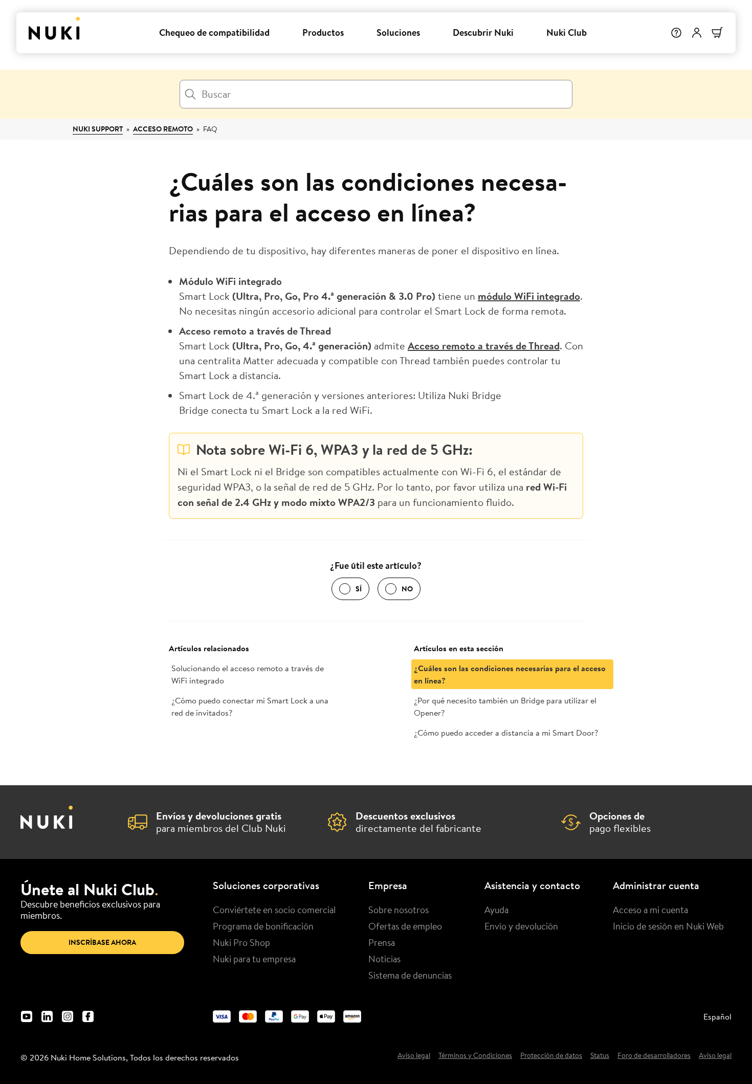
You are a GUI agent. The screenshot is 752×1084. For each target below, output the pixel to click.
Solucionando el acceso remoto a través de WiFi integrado (247, 674)
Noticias (384, 958)
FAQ (210, 129)
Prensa (381, 942)
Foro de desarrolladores (654, 1055)
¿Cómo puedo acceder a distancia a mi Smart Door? (506, 732)
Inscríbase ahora (102, 942)
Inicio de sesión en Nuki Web (668, 926)
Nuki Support (98, 129)
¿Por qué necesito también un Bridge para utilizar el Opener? (505, 706)
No (407, 589)
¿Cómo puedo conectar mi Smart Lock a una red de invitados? (249, 706)
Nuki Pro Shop (241, 942)
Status (599, 1055)
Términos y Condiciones (475, 1055)
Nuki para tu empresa (254, 958)
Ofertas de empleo (405, 926)
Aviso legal (413, 1055)
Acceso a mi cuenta (650, 909)
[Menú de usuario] (697, 32)
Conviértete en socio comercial (274, 909)
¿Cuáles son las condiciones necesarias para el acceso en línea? (510, 674)
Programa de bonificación (263, 926)
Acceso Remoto (163, 129)
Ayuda (496, 909)
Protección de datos (551, 1055)
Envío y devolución (521, 926)
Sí (359, 589)
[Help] (676, 32)
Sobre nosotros (398, 909)
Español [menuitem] (717, 1016)
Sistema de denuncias (410, 975)
